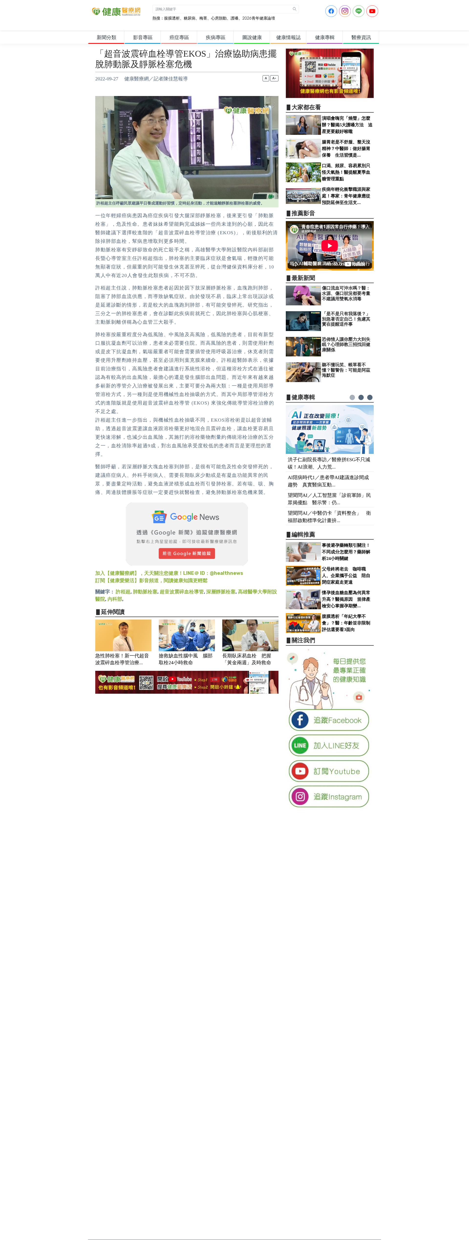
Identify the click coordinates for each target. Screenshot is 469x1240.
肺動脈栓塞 (145, 592)
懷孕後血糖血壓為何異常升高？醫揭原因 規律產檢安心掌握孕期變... (346, 599)
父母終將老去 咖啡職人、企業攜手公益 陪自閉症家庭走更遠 (346, 576)
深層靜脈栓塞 (220, 592)
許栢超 (123, 592)
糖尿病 (189, 18)
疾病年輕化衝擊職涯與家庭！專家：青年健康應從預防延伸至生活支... (346, 196)
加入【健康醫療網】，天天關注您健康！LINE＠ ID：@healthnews (169, 573)
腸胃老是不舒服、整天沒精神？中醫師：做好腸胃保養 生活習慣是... (346, 148)
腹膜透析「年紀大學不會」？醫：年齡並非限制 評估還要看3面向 (348, 623)
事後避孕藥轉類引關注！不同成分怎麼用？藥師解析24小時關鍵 (346, 552)
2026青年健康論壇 (258, 18)
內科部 (114, 599)
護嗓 (234, 18)
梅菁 (203, 18)
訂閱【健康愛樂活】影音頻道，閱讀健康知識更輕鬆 (151, 580)
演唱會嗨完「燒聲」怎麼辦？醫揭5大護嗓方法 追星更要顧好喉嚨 (347, 125)
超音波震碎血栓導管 (182, 592)
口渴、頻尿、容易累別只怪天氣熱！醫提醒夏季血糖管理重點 (346, 172)
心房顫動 (219, 18)
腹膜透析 (172, 18)
